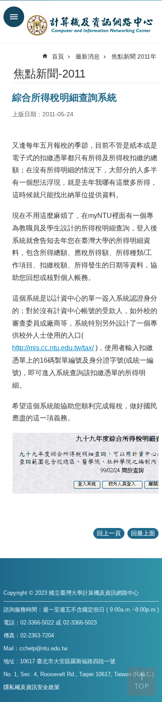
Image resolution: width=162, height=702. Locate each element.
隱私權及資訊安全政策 (31, 687)
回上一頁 (109, 533)
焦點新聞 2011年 (133, 56)
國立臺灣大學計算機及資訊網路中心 (89, 25)
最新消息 (88, 56)
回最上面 (143, 533)
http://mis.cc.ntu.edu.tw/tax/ (53, 347)
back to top (141, 682)
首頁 (58, 56)
